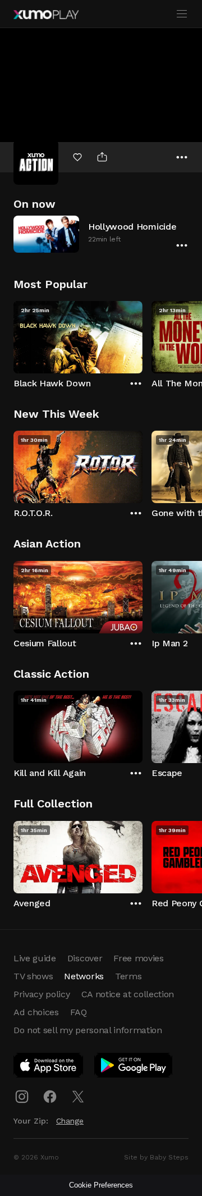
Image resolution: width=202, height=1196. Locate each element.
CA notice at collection (128, 994)
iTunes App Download (49, 1067)
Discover (84, 958)
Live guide (34, 958)
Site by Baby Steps (156, 1157)
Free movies (138, 958)
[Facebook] (50, 1096)
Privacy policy (41, 994)
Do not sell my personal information (87, 1030)
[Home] (46, 14)
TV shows (33, 976)
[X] (78, 1096)
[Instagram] (21, 1096)
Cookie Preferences (101, 1185)
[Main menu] (182, 14)
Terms (128, 976)
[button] (101, 234)
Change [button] (70, 1120)
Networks (83, 976)
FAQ (78, 1012)
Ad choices (36, 1012)
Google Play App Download (133, 1067)
